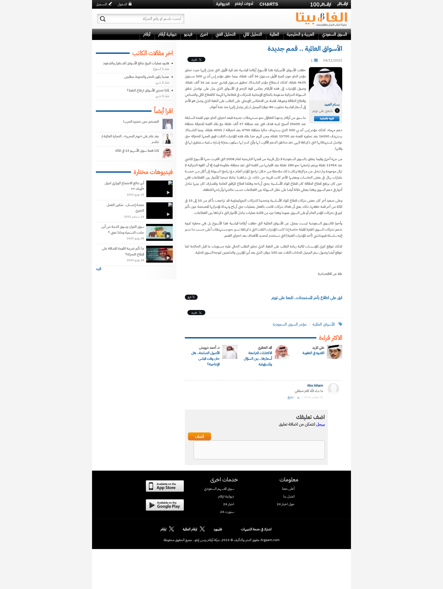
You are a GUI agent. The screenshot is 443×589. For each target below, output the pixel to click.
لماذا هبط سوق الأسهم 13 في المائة (137, 150)
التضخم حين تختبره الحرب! (141, 121)
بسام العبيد (332, 104)
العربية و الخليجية (300, 34)
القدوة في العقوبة (313, 353)
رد (298, 397)
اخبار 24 (228, 504)
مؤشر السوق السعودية (290, 324)
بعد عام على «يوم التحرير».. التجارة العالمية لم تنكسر (130, 138)
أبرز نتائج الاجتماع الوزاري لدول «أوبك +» (124, 185)
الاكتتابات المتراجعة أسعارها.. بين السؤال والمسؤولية (258, 358)
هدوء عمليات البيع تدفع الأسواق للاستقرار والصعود (136, 63)
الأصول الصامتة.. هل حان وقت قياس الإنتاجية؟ (205, 358)
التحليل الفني (226, 34)
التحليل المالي (252, 34)
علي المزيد (318, 347)
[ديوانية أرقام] (222, 4)
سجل (320, 424)
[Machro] (294, 4)
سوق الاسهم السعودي (219, 488)
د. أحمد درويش (209, 347)
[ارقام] (342, 4)
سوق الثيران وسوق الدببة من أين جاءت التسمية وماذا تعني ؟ (122, 229)
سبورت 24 (227, 511)
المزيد (98, 268)
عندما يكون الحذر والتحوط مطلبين (146, 76)
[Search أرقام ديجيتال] (102, 19)
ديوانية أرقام (167, 34)
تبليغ (290, 397)
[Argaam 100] (320, 4)
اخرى (204, 34)
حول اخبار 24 (286, 504)
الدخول (122, 4)
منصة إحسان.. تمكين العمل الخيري (125, 207)
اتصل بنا (289, 496)
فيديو (188, 34)
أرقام (146, 34)
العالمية (274, 34)
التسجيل (101, 4)
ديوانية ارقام (226, 496)
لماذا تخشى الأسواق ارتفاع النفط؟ (148, 90)
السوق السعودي (334, 34)
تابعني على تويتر (322, 110)
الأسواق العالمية (324, 324)
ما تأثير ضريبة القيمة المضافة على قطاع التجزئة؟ (123, 251)
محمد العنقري (265, 347)
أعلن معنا (288, 488)
